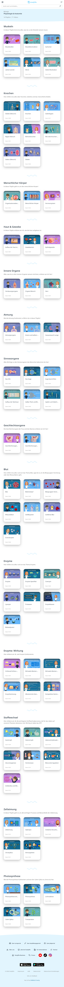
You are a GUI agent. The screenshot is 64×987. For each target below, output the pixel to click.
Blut (6, 469)
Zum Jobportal (51, 943)
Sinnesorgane (11, 358)
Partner (55, 949)
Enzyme (8, 561)
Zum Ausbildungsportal (33, 943)
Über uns (11, 949)
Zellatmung (10, 809)
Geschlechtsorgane (14, 425)
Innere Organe (12, 270)
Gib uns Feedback (32, 976)
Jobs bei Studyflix (25, 949)
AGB (29, 971)
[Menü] (61, 2)
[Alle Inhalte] (2, 2)
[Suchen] (60, 6)
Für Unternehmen (42, 949)
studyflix (33, 2)
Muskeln (8, 26)
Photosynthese (12, 876)
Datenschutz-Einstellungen (51, 971)
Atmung (8, 314)
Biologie (6, 11)
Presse (33, 955)
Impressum (21, 971)
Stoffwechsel (11, 717)
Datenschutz (36, 971)
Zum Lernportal (16, 943)
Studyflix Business (20, 955)
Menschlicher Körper (15, 182)
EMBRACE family (35, 980)
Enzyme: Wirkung (13, 650)
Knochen (9, 93)
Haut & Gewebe (12, 226)
